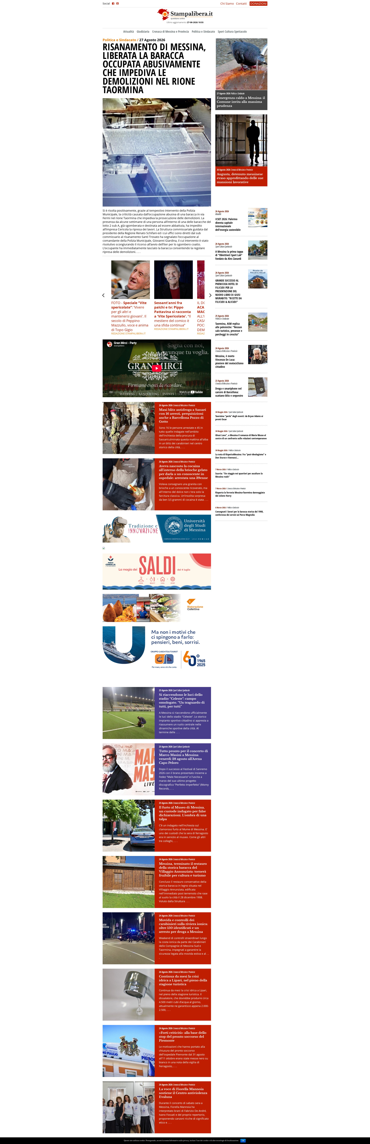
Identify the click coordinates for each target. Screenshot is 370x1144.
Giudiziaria (143, 31)
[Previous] (103, 295)
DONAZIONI (258, 3)
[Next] (210, 295)
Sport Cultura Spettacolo (232, 31)
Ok (243, 1141)
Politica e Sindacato (203, 31)
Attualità (128, 31)
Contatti (241, 3)
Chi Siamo (227, 3)
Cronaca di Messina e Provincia (170, 31)
